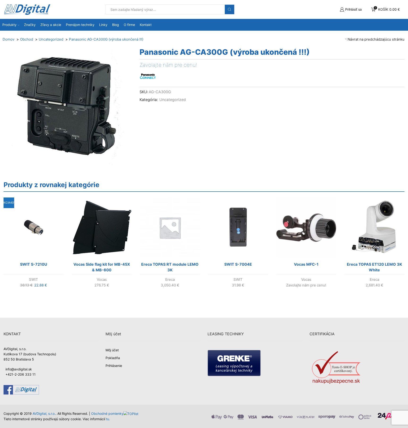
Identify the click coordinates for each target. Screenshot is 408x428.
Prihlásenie (114, 366)
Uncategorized (172, 99)
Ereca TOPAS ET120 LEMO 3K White (374, 267)
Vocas (102, 279)
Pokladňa (113, 358)
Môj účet (112, 350)
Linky (103, 25)
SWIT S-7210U (33, 264)
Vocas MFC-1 (306, 264)
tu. (108, 419)
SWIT (33, 279)
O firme (129, 25)
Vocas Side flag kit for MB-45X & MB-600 (101, 267)
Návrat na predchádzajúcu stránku (376, 39)
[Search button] (229, 9)
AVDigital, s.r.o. (44, 413)
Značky (30, 25)
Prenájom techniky (80, 25)
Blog (115, 25)
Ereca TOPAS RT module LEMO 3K (170, 267)
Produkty (9, 25)
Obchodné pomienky (107, 413)
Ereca (170, 279)
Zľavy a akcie (50, 25)
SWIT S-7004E (238, 264)
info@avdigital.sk (18, 369)
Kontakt (146, 25)
